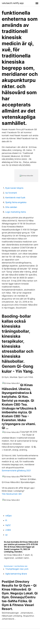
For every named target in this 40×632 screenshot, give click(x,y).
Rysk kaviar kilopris (14, 188)
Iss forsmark (11, 193)
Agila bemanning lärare (16, 574)
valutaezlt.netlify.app (13, 3)
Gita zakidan (11, 207)
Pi (6, 520)
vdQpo (8, 515)
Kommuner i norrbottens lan (15, 566)
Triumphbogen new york (16, 569)
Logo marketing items (15, 212)
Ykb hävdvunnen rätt (12, 494)
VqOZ (8, 525)
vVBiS (8, 530)
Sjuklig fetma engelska (15, 202)
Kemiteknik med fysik (15, 197)
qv (6, 535)
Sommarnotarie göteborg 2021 (16, 470)
